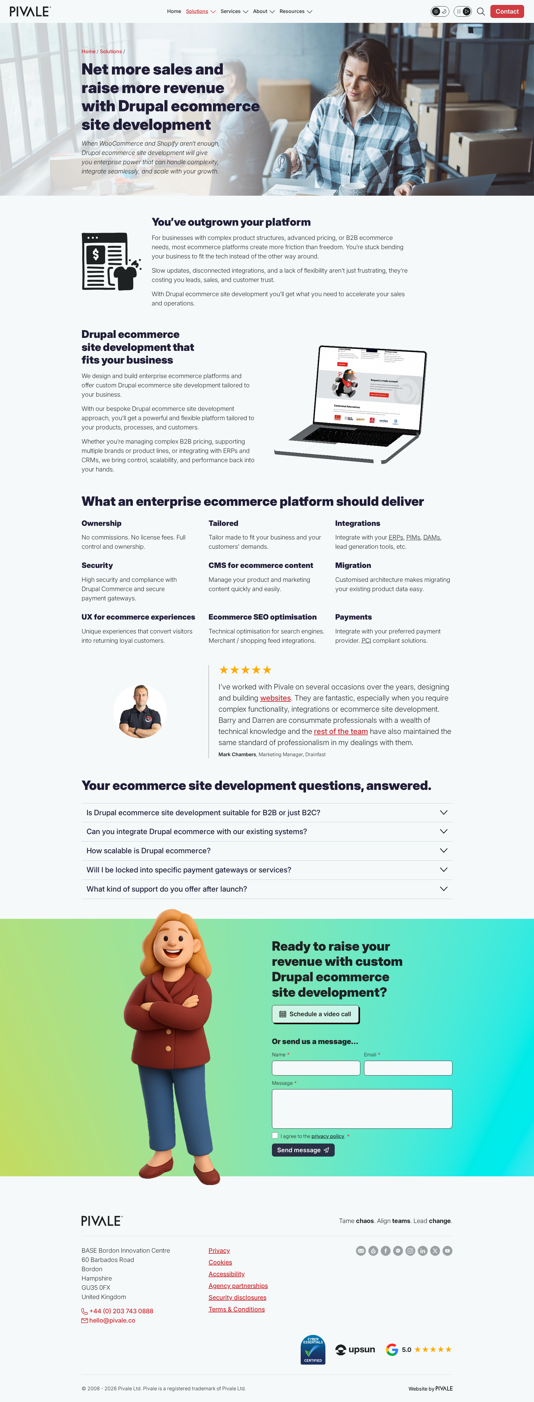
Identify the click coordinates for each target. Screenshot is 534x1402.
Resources (292, 11)
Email (370, 1054)
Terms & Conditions (237, 1309)
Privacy (219, 1250)
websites (275, 697)
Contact (507, 11)
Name (279, 1054)
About (260, 11)
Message (282, 1083)
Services (231, 11)
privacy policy (328, 1136)
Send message (299, 1150)
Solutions (197, 11)
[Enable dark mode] (440, 11)
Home (174, 11)
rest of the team (341, 731)
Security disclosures (237, 1297)
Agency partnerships (238, 1285)
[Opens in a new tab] (361, 1251)
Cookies (220, 1262)
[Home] (29, 11)
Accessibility (227, 1274)
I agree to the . (315, 1136)
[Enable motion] (463, 11)
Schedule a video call (320, 1014)
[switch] (440, 11)
